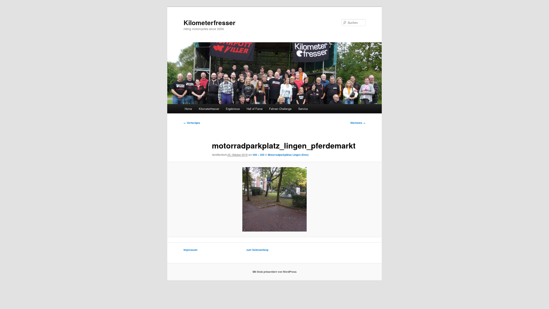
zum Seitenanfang (257, 250)
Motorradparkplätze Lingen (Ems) (288, 155)
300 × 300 (258, 155)
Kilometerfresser (209, 22)
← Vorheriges (192, 123)
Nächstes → (357, 123)
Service (303, 109)
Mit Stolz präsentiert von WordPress (275, 272)
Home (188, 109)
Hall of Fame (254, 109)
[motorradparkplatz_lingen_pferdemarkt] (274, 199)
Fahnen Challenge (280, 109)
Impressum (191, 250)
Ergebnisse (233, 109)
